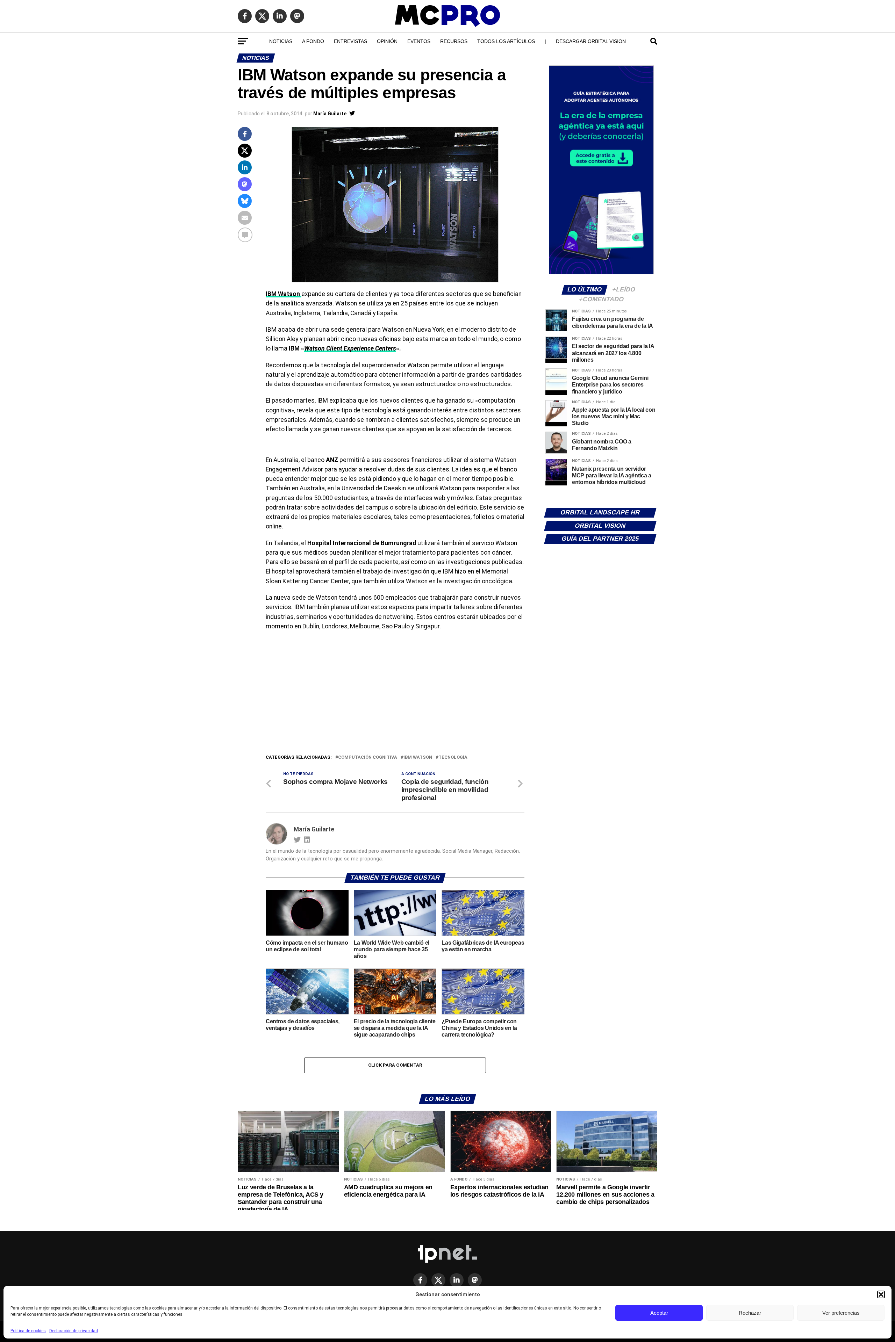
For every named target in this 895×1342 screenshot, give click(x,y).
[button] (881, 1294)
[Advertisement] (395, 701)
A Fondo (313, 41)
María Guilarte (329, 113)
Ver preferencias (841, 1313)
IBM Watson (417, 757)
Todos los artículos (506, 41)
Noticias (280, 41)
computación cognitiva (367, 757)
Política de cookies (28, 1330)
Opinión (387, 41)
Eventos (418, 41)
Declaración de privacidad (73, 1330)
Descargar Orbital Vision (591, 41)
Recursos (453, 41)
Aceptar (659, 1313)
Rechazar (750, 1313)
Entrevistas (350, 41)
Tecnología (452, 757)
